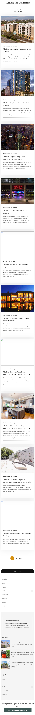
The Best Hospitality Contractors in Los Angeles (17, 83)
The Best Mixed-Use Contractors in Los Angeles (17, 244)
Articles (4, 591)
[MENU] (4, 3)
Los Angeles (14, 46)
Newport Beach (30, 652)
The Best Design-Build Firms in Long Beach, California (17, 298)
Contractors (6, 46)
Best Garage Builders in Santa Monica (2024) (5, 644)
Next (21, 558)
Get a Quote (5, 594)
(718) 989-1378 (6, 606)
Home (3, 583)
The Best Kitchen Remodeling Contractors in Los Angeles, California (17, 406)
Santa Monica (29, 642)
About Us (4, 598)
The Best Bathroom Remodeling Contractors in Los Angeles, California (17, 352)
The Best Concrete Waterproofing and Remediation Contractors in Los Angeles (17, 460)
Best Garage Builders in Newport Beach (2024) (5, 654)
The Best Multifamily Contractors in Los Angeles (17, 29)
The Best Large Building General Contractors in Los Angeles (17, 137)
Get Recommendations (17, 710)
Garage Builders (21, 642)
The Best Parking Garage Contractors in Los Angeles (17, 514)
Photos (4, 587)
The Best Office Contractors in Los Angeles (17, 191)
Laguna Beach (29, 662)
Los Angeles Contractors (18, 2)
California (13, 642)
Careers (4, 602)
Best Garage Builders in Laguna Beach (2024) (5, 665)
